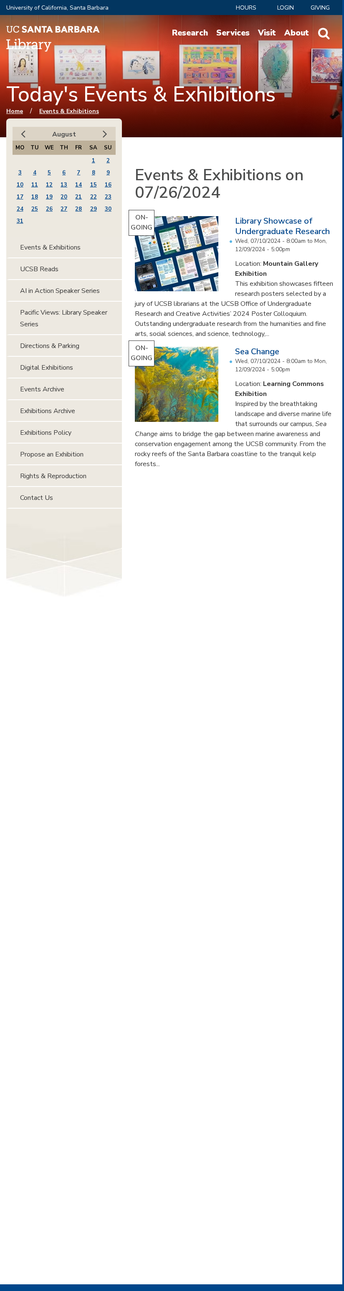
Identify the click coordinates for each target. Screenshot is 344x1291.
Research (190, 33)
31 (20, 221)
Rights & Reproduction (53, 476)
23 (108, 197)
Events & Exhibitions (69, 111)
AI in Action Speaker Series (60, 290)
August (64, 134)
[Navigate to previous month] (23, 134)
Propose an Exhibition (51, 454)
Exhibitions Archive (47, 411)
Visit (267, 33)
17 (20, 197)
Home (14, 111)
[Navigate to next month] (105, 134)
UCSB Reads (39, 269)
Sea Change (257, 351)
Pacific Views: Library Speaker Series (63, 318)
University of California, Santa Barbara (57, 8)
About (296, 33)
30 (108, 209)
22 (93, 197)
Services (233, 33)
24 (20, 209)
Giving (320, 8)
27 (64, 209)
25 (34, 209)
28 (78, 209)
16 (108, 185)
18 (34, 197)
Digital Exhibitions (46, 367)
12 (49, 185)
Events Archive (42, 389)
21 (78, 197)
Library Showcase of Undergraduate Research (282, 226)
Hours (246, 8)
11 (34, 185)
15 (93, 185)
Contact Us (36, 497)
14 (78, 185)
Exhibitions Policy (45, 432)
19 (49, 197)
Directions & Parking (49, 345)
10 (20, 185)
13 (64, 185)
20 (64, 197)
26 (49, 209)
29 (93, 209)
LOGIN (285, 8)
